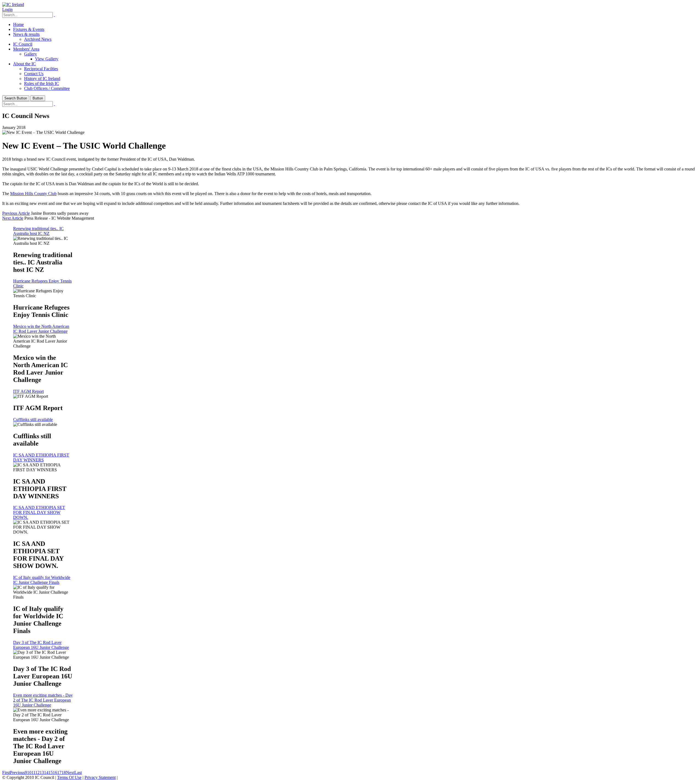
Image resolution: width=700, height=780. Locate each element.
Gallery (30, 54)
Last (78, 772)
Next (70, 772)
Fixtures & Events (28, 29)
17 (59, 772)
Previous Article (16, 213)
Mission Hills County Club (33, 193)
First (6, 772)
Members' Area (26, 49)
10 (29, 772)
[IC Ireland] (13, 4)
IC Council (22, 44)
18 (64, 772)
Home (18, 24)
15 (50, 772)
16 (55, 772)
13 (42, 772)
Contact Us (33, 73)
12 (37, 772)
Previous (17, 772)
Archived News (37, 39)
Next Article (12, 218)
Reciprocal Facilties (41, 68)
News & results (26, 34)
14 (46, 772)
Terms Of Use (69, 777)
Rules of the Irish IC (41, 83)
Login (7, 9)
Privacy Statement (100, 777)
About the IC (24, 63)
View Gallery (46, 59)
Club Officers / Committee (47, 88)
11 (33, 772)
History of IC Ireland (42, 78)
